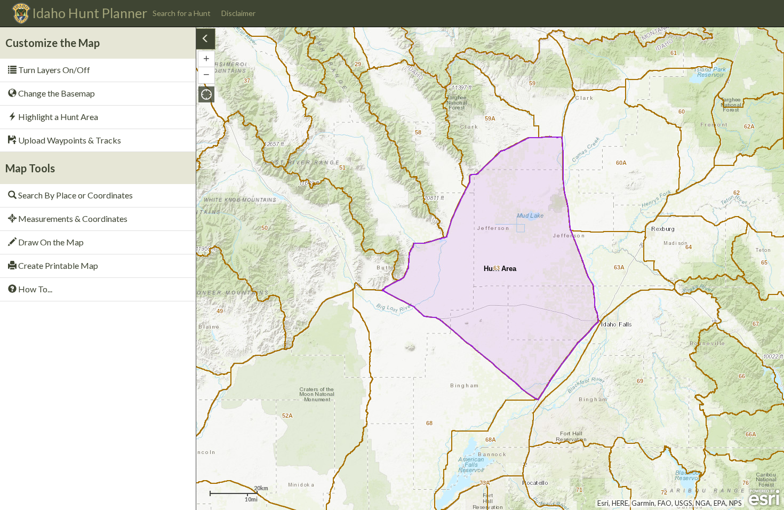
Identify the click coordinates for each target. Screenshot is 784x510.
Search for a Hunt (182, 13)
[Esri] (764, 497)
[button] (206, 94)
